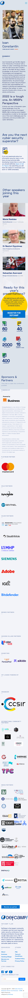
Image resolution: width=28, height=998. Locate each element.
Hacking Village (6, 956)
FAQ (16, 952)
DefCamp (10, 994)
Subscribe (22, 979)
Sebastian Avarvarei (12, 273)
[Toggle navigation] (26, 3)
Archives (4, 954)
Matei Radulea (9, 219)
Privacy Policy (19, 961)
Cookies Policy (20, 958)
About (3, 952)
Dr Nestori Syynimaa (12, 246)
